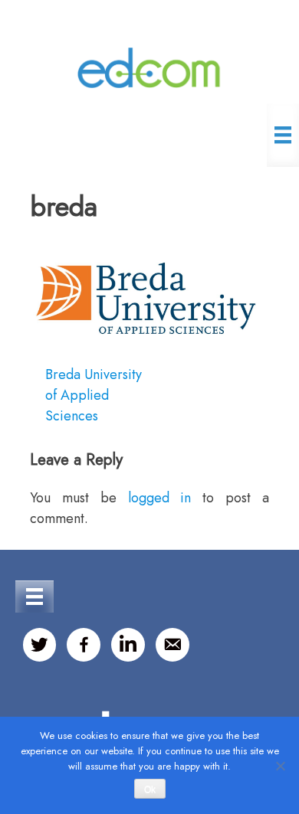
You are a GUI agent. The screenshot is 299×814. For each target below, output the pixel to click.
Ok (150, 789)
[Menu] (283, 134)
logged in (160, 498)
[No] (280, 765)
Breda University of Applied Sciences (93, 395)
